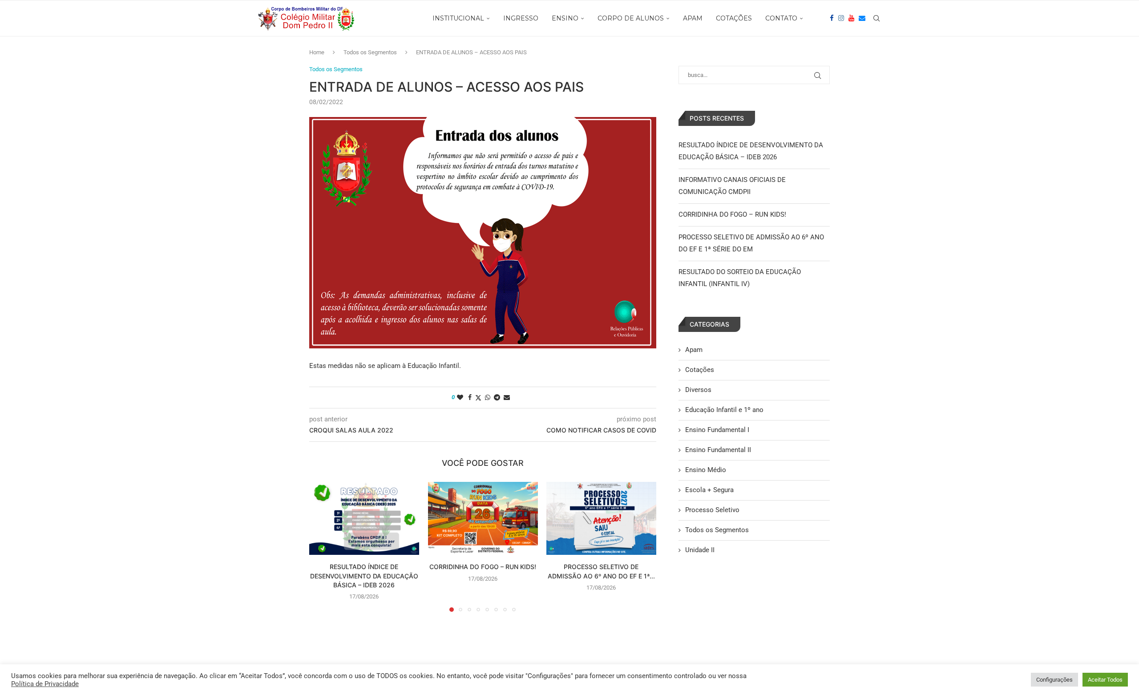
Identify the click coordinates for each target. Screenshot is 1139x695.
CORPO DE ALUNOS (631, 18)
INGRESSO (520, 18)
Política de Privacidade (45, 684)
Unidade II (700, 550)
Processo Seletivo (712, 510)
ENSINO (565, 18)
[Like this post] (460, 397)
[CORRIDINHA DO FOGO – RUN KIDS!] (483, 518)
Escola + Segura (709, 490)
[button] (321, 546)
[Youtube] (851, 18)
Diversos (698, 390)
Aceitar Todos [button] (1105, 679)
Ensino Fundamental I (717, 430)
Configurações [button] (1054, 679)
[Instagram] (841, 18)
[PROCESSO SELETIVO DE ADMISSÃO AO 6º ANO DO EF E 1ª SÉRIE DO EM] (601, 518)
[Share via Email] (507, 397)
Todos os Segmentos (370, 52)
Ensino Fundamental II (718, 450)
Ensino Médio (705, 470)
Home (316, 52)
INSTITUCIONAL (458, 18)
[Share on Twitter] (478, 397)
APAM (693, 18)
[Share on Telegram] (497, 397)
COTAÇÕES (734, 18)
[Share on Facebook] (470, 397)
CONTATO (781, 18)
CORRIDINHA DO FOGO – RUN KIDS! (482, 566)
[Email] (862, 18)
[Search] (876, 18)
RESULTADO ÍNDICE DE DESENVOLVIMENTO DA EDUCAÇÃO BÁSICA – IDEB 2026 (364, 576)
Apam (694, 350)
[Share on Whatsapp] (487, 397)
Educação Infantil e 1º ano (724, 410)
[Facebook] (832, 18)
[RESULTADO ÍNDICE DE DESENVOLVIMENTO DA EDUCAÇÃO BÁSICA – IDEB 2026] (364, 518)
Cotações (699, 370)
